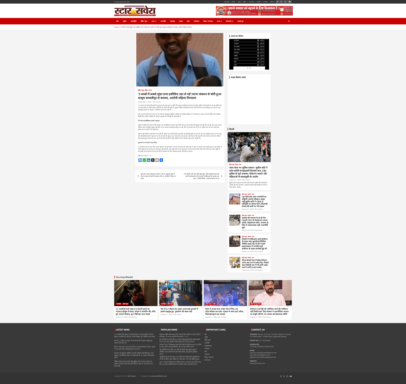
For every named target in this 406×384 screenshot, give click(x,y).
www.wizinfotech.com (159, 376)
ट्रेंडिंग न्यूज (144, 21)
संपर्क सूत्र (240, 21)
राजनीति (163, 21)
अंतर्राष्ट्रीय (134, 21)
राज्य (153, 21)
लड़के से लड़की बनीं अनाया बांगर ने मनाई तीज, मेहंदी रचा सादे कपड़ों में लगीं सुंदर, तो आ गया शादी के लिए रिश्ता (179, 335)
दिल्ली (233, 2)
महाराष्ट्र (258, 2)
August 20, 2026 (247, 230)
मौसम (250, 68)
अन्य (218, 21)
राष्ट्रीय (124, 21)
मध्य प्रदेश (251, 2)
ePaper (229, 21)
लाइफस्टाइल (208, 346)
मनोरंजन (196, 21)
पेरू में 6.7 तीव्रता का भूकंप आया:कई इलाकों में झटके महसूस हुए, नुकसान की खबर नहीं (179, 310)
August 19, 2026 (247, 270)
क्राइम (181, 21)
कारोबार (172, 21)
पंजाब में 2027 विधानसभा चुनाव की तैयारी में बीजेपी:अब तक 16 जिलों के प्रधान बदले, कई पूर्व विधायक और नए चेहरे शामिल (180, 345)
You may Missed (124, 277)
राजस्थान (265, 2)
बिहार (244, 2)
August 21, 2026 (235, 180)
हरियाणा (272, 2)
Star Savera (157, 102)
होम (117, 21)
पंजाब (239, 2)
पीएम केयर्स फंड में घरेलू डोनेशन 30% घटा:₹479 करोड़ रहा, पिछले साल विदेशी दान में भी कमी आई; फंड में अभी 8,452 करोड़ (255, 264)
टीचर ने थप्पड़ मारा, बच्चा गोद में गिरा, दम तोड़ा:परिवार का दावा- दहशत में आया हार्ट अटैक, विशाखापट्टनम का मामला (224, 311)
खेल (188, 21)
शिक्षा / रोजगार (208, 21)
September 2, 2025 (144, 102)
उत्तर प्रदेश (226, 2)
